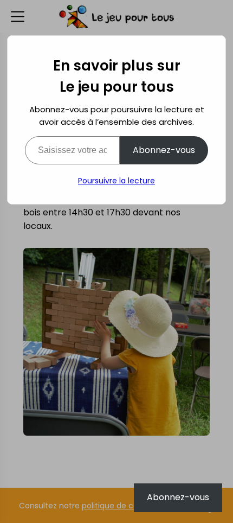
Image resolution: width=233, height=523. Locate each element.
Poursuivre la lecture (116, 180)
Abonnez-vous (164, 150)
